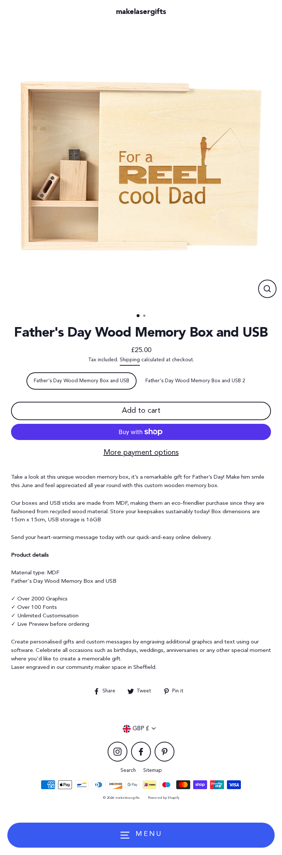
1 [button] (138, 316)
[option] (141, 166)
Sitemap (152, 770)
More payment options (141, 453)
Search (128, 770)
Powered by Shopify (163, 797)
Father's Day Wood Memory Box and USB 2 (195, 381)
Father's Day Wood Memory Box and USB (81, 381)
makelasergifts (141, 12)
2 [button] (145, 316)
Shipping (130, 360)
